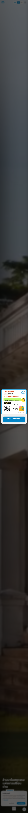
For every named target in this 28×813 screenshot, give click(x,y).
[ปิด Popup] (24, 391)
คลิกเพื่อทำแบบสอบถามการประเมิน (13, 419)
